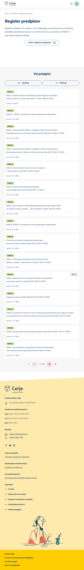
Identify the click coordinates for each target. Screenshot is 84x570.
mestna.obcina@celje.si (18, 434)
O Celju (11, 489)
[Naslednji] (49, 364)
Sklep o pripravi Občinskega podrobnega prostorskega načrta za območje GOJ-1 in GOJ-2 (25, 188)
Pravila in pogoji (11, 561)
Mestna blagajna (14, 510)
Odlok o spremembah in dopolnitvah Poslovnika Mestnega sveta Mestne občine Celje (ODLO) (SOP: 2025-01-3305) (29, 349)
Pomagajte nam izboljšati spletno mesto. (21, 478)
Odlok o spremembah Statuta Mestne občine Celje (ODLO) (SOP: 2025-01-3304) (38, 332)
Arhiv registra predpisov (39, 43)
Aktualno (15, 13)
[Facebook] (6, 445)
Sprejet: (9, 103)
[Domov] (10, 4)
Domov (7, 13)
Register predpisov (26, 13)
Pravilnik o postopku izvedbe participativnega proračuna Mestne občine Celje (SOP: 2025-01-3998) (27, 242)
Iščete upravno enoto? (17, 494)
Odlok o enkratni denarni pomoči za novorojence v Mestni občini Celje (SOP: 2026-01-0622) (25, 169)
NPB (73, 274)
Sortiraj (25, 83)
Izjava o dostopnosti (12, 565)
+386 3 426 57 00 (16, 437)
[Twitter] (10, 445)
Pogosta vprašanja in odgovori (17, 457)
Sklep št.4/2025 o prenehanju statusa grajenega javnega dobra (31, 225)
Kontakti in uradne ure (13, 467)
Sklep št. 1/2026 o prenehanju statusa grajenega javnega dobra (31, 114)
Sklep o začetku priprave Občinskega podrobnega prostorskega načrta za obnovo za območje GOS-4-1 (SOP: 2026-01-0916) (31, 97)
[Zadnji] (55, 364)
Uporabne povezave (16, 504)
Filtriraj (63, 83)
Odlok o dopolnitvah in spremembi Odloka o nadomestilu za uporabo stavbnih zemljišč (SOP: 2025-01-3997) (29, 279)
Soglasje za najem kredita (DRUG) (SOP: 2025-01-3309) (28, 297)
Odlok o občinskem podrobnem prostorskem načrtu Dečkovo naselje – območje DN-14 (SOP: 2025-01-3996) (28, 260)
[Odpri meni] (76, 3)
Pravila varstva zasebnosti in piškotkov (19, 558)
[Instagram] (14, 445)
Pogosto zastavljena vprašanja (20, 499)
